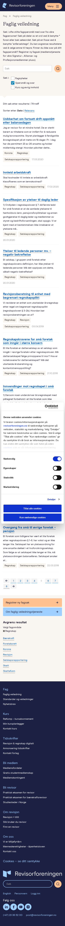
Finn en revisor (11, 826)
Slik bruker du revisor (14, 822)
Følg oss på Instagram (28, 907)
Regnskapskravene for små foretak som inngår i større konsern (28, 341)
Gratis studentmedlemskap (18, 772)
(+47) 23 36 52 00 (12, 915)
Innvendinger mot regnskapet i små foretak (28, 388)
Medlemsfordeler (12, 768)
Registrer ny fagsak (17, 602)
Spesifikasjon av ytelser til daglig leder (30, 199)
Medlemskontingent (14, 777)
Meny (50, 6)
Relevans (29, 110)
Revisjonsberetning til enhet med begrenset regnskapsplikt (26, 295)
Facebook (13, 907)
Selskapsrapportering (17, 159)
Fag (5, 16)
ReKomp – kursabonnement (18, 718)
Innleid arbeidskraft (17, 172)
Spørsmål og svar (25, 82)
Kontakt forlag (11, 753)
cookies (7, 447)
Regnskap (22, 153)
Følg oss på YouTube (21, 907)
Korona (9, 153)
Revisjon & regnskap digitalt (18, 743)
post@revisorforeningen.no (41, 915)
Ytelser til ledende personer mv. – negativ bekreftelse (27, 252)
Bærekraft (8, 638)
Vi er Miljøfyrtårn (12, 841)
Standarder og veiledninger (18, 699)
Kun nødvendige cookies (33, 517)
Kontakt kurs (10, 728)
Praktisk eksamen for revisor (18, 792)
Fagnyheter (21, 78)
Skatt (6, 665)
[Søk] (27, 68)
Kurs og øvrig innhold (27, 87)
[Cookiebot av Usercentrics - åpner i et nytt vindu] (48, 407)
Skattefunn (9, 671)
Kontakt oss (9, 851)
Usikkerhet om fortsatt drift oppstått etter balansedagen (28, 120)
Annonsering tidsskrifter (16, 748)
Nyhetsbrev (9, 704)
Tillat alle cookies (32, 508)
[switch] (57, 468)
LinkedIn (6, 907)
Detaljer (51, 499)
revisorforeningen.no (15, 425)
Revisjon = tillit (11, 817)
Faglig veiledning (22, 16)
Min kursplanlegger (13, 723)
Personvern (21, 893)
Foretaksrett (10, 643)
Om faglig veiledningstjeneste (24, 611)
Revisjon (24, 319)
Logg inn (35, 893)
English (7, 893)
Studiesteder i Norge (14, 802)
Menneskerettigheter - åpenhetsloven (24, 846)
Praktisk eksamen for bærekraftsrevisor (25, 797)
